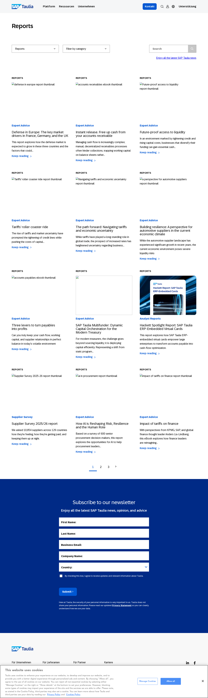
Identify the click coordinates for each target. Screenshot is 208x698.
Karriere (108, 662)
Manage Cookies (147, 681)
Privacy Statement (121, 605)
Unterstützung (187, 6)
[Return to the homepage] (20, 648)
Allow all (171, 681)
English (178, 10)
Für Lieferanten (51, 662)
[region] (104, 681)
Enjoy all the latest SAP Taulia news (176, 58)
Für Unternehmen (21, 662)
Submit (67, 591)
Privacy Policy (53, 695)
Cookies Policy (73, 695)
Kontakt (150, 6)
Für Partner (79, 662)
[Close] (202, 681)
